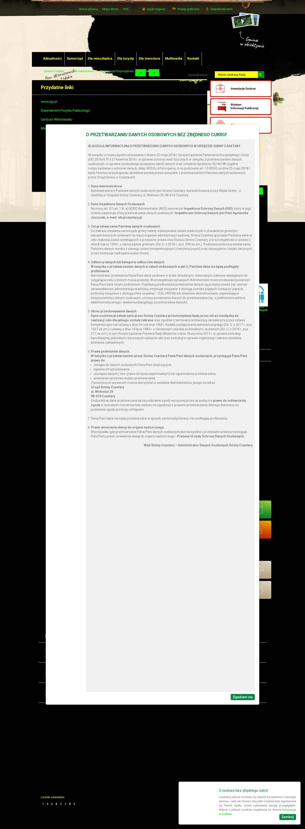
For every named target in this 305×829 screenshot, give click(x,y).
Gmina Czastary (54, 71)
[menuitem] (53, 58)
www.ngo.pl (49, 101)
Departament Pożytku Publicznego (65, 110)
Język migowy (156, 9)
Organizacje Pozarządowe (117, 71)
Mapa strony (110, 9)
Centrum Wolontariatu (56, 119)
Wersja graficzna (188, 9)
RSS (126, 9)
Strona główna (88, 9)
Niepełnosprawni (222, 9)
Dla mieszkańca (83, 71)
